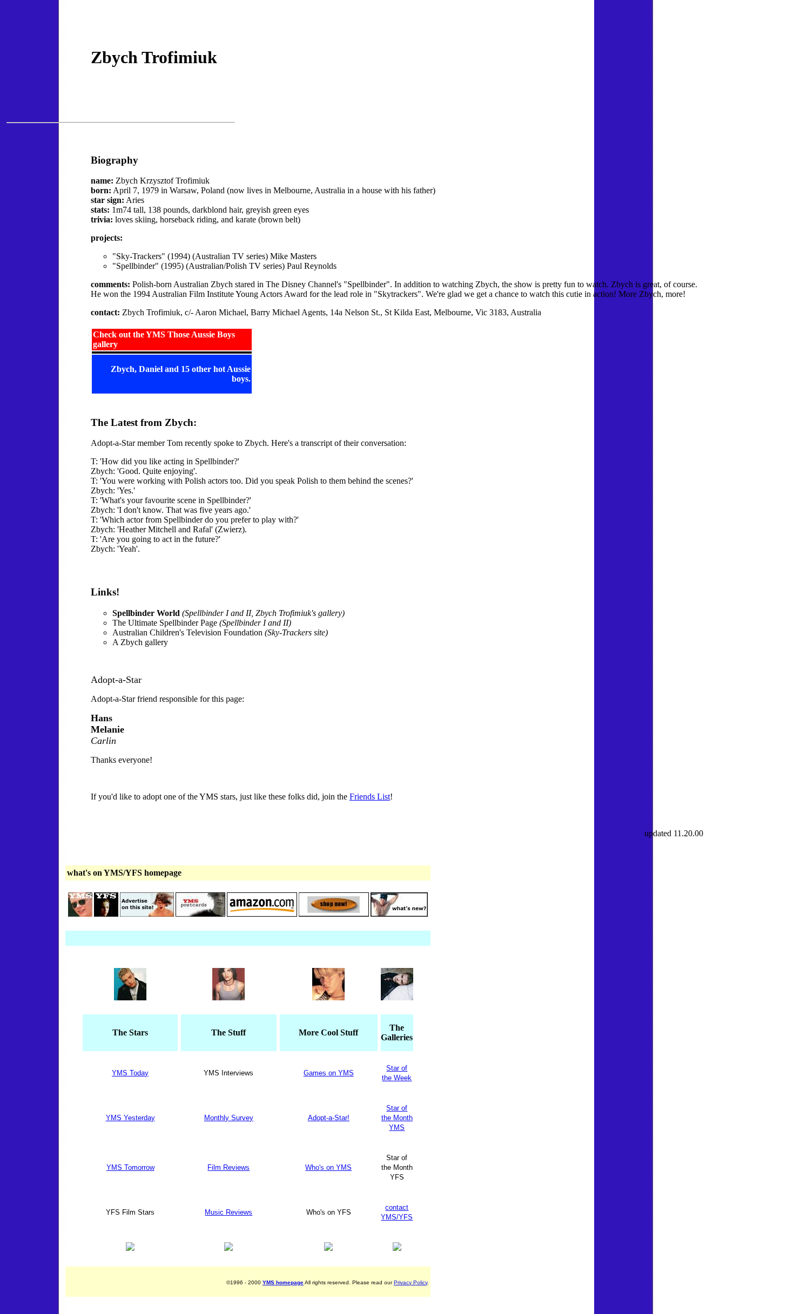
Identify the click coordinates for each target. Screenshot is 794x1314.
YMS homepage (283, 1282)
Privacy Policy (410, 1282)
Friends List (369, 796)
